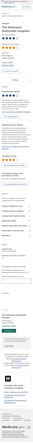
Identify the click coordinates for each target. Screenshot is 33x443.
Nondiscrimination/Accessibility (11, 416)
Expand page (8, 346)
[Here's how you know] (16, 2)
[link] (16, 206)
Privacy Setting (17, 418)
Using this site (17, 420)
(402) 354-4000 (8, 65)
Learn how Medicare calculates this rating (16, 112)
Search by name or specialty (13, 276)
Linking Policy (6, 420)
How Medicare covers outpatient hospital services (15, 401)
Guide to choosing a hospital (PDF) (16, 392)
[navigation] (16, 80)
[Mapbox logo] (6, 310)
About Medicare (6, 414)
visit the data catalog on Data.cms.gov (18, 360)
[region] (16, 304)
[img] (10, 38)
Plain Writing (27, 420)
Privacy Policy (6, 418)
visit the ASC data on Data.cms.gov (20, 366)
